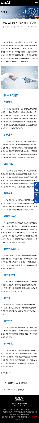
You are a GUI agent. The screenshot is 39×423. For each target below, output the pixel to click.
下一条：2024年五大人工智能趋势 (14, 383)
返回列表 (34, 27)
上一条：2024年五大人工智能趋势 (12, 390)
